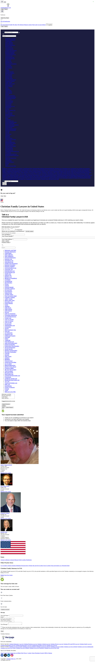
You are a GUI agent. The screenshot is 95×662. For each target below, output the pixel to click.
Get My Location (29, 231)
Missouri (16, 559)
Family (7, 87)
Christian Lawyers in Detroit (70, 646)
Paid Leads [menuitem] (34, 24)
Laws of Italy (8, 103)
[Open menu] (2, 2)
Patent (6, 118)
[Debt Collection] (8, 398)
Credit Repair (8, 41)
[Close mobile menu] (5, 2)
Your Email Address (7, 239)
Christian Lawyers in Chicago (43, 646)
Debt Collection (9, 42)
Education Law (9, 85)
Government (8, 105)
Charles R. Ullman (5, 513)
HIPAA (46, 653)
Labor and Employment (10, 122)
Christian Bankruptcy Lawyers (16, 644)
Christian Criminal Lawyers (43, 644)
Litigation (7, 135)
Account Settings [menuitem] (42, 24)
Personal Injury (8, 138)
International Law (9, 120)
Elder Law (7, 159)
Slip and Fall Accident (10, 146)
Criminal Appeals (9, 71)
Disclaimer (37, 653)
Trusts (6, 164)
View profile (8, 472)
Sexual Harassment (9, 126)
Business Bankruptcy (10, 40)
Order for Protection (10, 95)
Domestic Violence (9, 73)
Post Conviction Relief (10, 79)
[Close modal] (2, 577)
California (7, 559)
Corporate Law (8, 55)
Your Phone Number (8, 236)
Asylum (7, 109)
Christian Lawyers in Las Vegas (8, 648)
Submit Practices (6, 404)
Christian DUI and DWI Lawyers (71, 644)
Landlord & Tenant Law (11, 154)
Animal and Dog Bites (10, 139)
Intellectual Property (10, 115)
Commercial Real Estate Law (12, 151)
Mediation (7, 136)
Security (42, 653)
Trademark (7, 119)
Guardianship (8, 160)
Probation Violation (9, 81)
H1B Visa (7, 111)
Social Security (8, 127)
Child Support (8, 93)
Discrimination (8, 67)
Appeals (7, 132)
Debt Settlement (9, 44)
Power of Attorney (9, 162)
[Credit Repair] (8, 397)
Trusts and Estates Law (10, 158)
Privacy (7, 69)
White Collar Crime (10, 83)
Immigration (8, 107)
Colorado (12, 559)
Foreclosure (8, 152)
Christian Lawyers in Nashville (36, 648)
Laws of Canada (9, 101)
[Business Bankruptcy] (8, 395)
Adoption (7, 89)
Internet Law (8, 61)
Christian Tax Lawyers (51, 645)
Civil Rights (8, 65)
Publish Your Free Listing (7, 575)
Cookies (29, 653)
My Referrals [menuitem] (21, 24)
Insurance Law (8, 114)
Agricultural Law (9, 49)
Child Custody (8, 91)
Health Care (8, 59)
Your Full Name (6, 234)
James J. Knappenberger (6, 465)
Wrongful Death (9, 148)
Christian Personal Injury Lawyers (24, 645)
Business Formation (10, 51)
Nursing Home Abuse (10, 143)
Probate (7, 163)
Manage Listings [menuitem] (28, 24)
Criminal (7, 70)
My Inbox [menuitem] (15, 24)
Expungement (8, 75)
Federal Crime (8, 77)
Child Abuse (8, 90)
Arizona (3, 559)
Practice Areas (6, 242)
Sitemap (50, 653)
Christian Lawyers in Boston (29, 646)
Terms (33, 653)
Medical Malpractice (10, 142)
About (2, 653)
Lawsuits (7, 131)
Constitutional (8, 66)
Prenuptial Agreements (10, 97)
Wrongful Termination (10, 130)
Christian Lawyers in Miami (22, 648)
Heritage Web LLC (11, 658)
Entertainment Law (9, 57)
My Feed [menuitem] (3, 24)
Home (2, 198)
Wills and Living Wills (10, 166)
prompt (7, 241)
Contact (5, 653)
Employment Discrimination (12, 124)
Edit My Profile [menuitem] (8, 24)
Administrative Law (10, 106)
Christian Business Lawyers (30, 644)
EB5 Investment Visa (10, 110)
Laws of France (9, 102)
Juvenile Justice (9, 78)
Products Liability (9, 144)
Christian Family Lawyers (85, 644)
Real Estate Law (9, 150)
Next (3, 241)
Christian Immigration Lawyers (8, 645)
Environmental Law (10, 58)
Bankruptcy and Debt (10, 38)
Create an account (5, 609)
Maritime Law (8, 62)
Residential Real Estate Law (12, 155)
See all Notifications (5, 21)
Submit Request (9, 407)
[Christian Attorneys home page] (8, 6)
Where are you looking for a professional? (13, 231)
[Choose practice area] (2, 244)
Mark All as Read (5, 18)
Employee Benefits (9, 123)
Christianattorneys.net (6, 7)
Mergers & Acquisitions (10, 63)
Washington (29, 559)
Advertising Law (9, 48)
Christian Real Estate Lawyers (39, 645)
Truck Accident (9, 147)
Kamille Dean (4, 532)
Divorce (7, 94)
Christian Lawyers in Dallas (57, 646)
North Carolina (22, 559)
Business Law (8, 46)
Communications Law (10, 54)
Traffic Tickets (8, 82)
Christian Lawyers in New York (51, 648)
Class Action (8, 134)
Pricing (9, 653)
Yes (2, 196)
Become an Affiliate (16, 653)
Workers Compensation (10, 128)
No (4, 196)
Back (3, 407)
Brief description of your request (11, 227)
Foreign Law (8, 99)
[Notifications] (2, 11)
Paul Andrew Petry (5, 486)
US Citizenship (8, 113)
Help (22, 653)
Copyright (7, 117)
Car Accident (8, 140)
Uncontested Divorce (10, 98)
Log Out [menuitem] (50, 24)
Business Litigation (9, 53)
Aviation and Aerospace (11, 50)
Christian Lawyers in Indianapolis (85, 646)
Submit (3, 405)
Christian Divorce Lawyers (56, 644)
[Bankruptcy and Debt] (8, 394)
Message (3, 472)
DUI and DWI (8, 74)
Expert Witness (8, 86)
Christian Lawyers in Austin (15, 646)
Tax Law (7, 156)
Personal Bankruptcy (10, 45)
